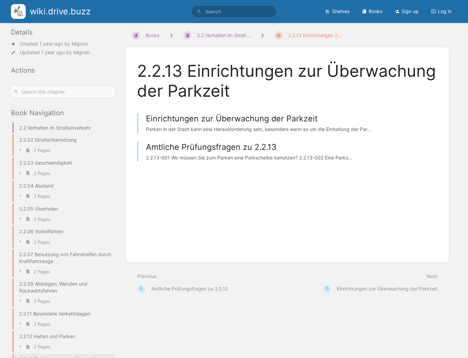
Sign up (410, 11)
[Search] (199, 11)
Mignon (80, 44)
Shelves (340, 11)
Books (375, 11)
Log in (445, 11)
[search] (234, 11)
